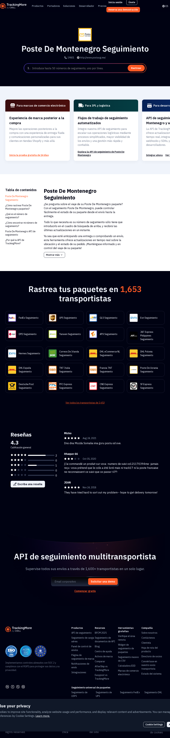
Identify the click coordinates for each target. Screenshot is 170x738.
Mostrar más (53, 254)
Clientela (146, 642)
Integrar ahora (154, 155)
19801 (71, 57)
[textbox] (88, 68)
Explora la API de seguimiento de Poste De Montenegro (101, 153)
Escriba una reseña (30, 484)
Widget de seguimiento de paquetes (126, 648)
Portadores (53, 5)
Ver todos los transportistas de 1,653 (85, 402)
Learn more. (43, 716)
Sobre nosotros (149, 632)
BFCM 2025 (101, 632)
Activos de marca (104, 656)
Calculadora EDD (126, 665)
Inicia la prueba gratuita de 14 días (29, 155)
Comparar (100, 661)
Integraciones (78, 672)
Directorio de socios (151, 656)
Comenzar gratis (85, 591)
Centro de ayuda (103, 651)
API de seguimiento (81, 632)
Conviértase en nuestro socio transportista (149, 665)
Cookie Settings (154, 724)
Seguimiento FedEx (130, 692)
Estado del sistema (151, 673)
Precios (102, 5)
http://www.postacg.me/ (93, 57)
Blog (97, 646)
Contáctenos (148, 637)
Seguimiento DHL (153, 692)
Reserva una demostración (123, 9)
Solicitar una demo (103, 581)
